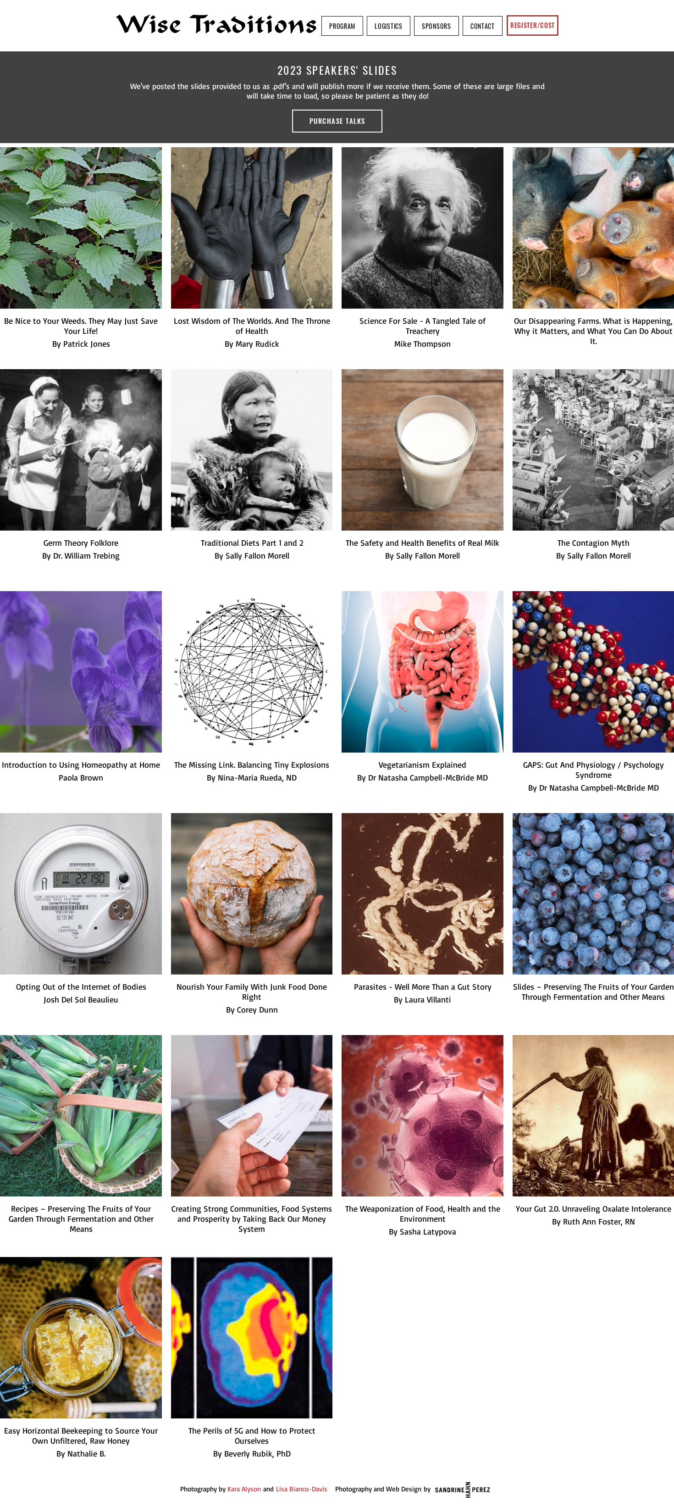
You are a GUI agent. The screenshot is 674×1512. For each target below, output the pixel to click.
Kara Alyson (244, 1488)
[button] (342, 26)
